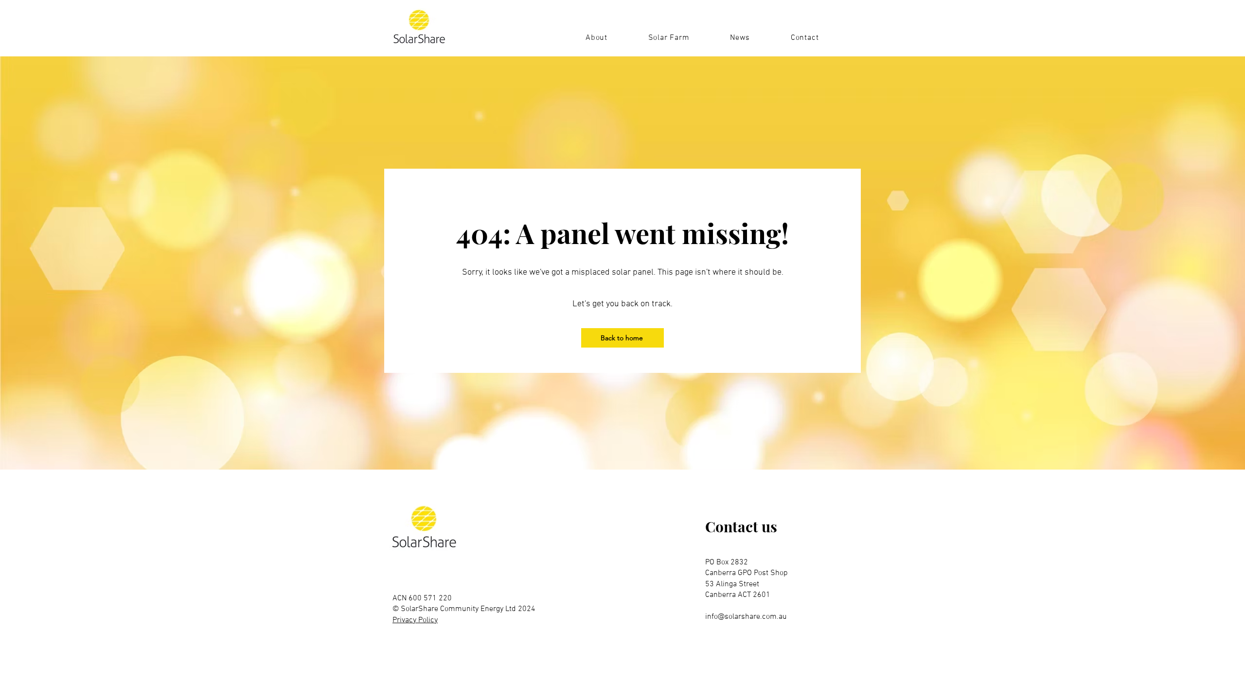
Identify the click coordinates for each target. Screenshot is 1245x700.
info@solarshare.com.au (746, 617)
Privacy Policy (415, 620)
